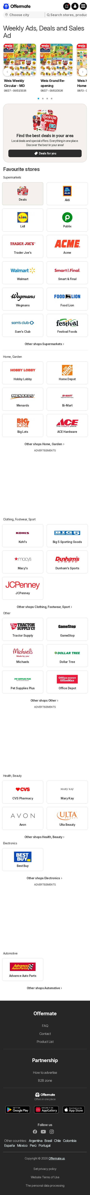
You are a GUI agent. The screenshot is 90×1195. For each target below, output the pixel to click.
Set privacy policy (45, 1169)
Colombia (69, 1141)
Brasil (48, 1141)
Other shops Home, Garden (43, 444)
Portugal (44, 1145)
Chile (57, 1141)
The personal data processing (45, 1185)
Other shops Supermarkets (43, 344)
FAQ (45, 1026)
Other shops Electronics (43, 878)
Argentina (35, 1141)
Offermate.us (57, 1158)
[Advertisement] (45, 481)
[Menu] (83, 6)
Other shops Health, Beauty (43, 837)
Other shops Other (43, 700)
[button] (74, 6)
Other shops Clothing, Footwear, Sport (43, 607)
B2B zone (45, 1080)
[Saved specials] (66, 6)
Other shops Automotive (43, 988)
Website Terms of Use (45, 1177)
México (22, 1145)
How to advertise (45, 1072)
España (9, 1145)
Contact (45, 1034)
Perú (33, 1145)
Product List (45, 1042)
